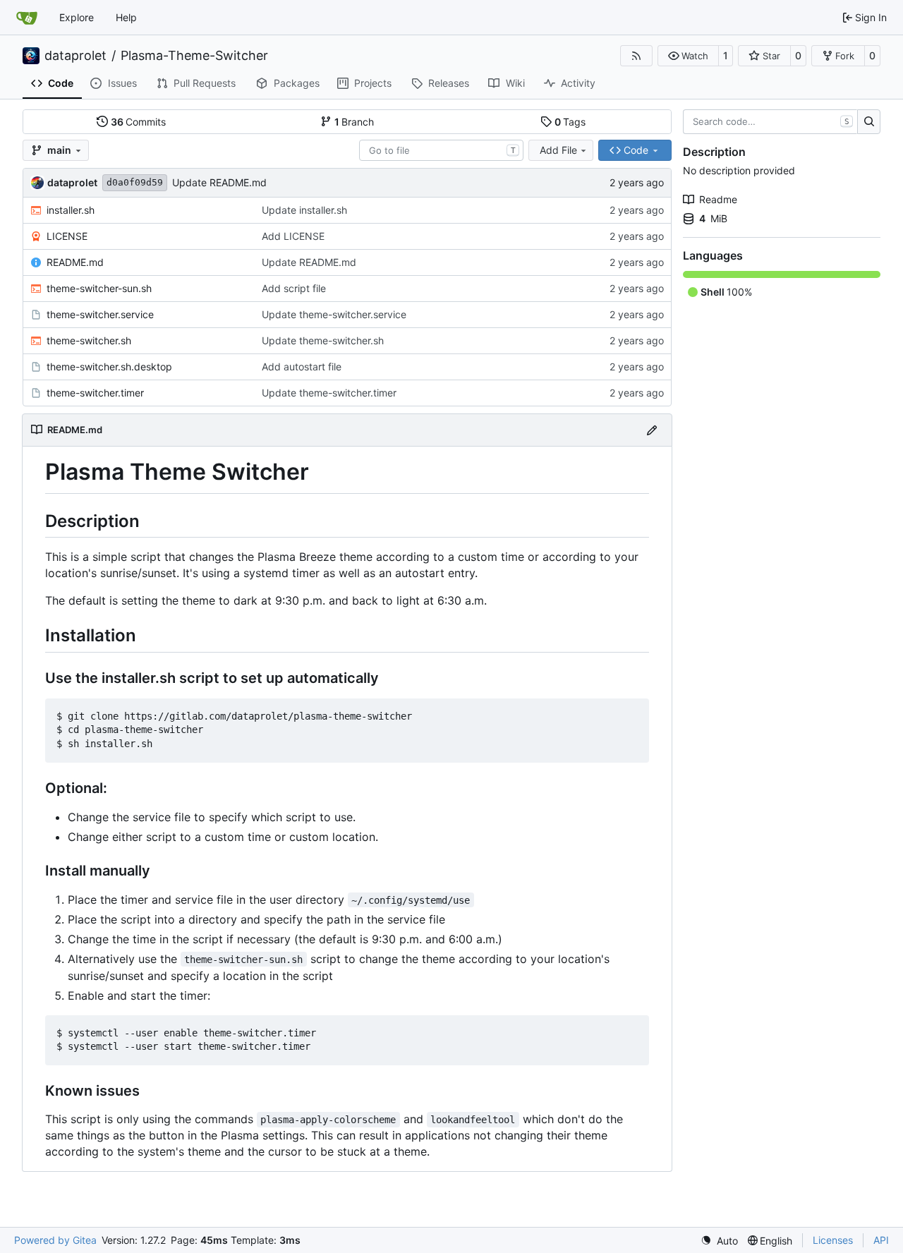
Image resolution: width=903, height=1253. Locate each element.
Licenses (833, 1240)
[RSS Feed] (636, 55)
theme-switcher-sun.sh (99, 288)
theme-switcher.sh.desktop (109, 367)
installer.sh (71, 210)
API (881, 1240)
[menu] (719, 1241)
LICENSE (67, 236)
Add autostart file (301, 367)
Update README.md (219, 182)
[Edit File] (652, 430)
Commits (138, 122)
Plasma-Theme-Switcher (194, 56)
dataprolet (75, 56)
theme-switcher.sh (89, 340)
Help (126, 17)
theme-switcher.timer (95, 393)
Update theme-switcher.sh (323, 340)
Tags (570, 122)
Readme (718, 199)
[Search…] (868, 122)
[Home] (27, 17)
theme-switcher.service (100, 314)
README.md (75, 262)
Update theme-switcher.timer (329, 393)
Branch (354, 122)
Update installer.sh (304, 210)
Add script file (294, 288)
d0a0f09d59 (135, 182)
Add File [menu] (558, 150)
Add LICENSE (293, 236)
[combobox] (441, 150)
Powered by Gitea (55, 1240)
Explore (76, 17)
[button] (688, 55)
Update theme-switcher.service (334, 314)
